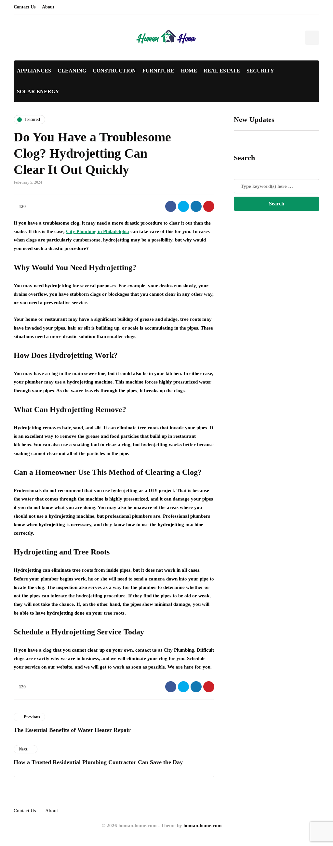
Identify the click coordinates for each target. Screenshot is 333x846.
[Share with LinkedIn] (196, 206)
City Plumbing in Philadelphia (97, 231)
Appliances (34, 70)
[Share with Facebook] (170, 206)
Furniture (158, 70)
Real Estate (222, 70)
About (48, 7)
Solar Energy (38, 91)
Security (260, 70)
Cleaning (72, 70)
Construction (114, 70)
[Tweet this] (183, 206)
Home (189, 70)
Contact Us (24, 7)
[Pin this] (208, 206)
